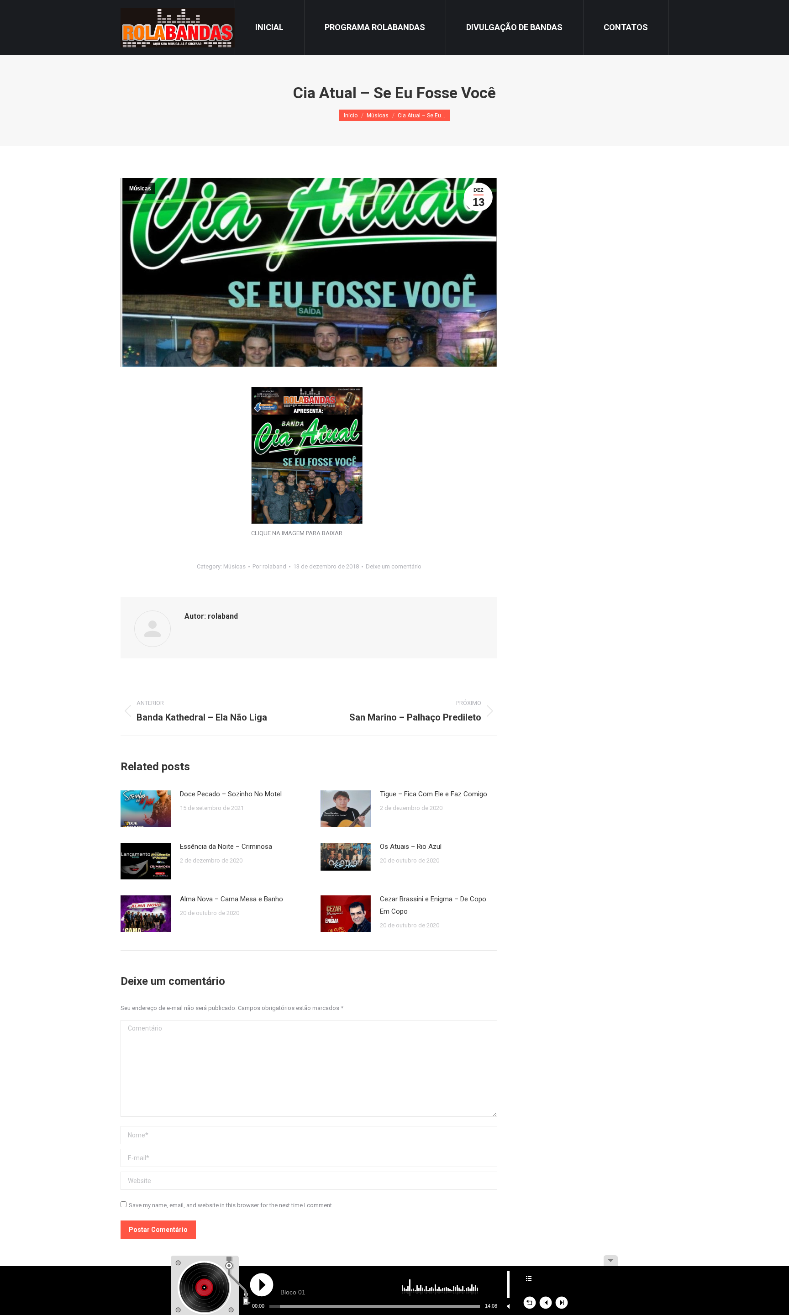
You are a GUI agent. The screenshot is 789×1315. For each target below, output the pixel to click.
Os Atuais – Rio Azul (411, 846)
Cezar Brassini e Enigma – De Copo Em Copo (433, 905)
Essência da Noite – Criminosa (226, 846)
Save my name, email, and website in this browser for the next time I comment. (231, 1205)
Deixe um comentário (393, 566)
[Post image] (146, 808)
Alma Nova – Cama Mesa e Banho (231, 899)
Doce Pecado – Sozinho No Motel (231, 794)
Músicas (140, 188)
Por (269, 566)
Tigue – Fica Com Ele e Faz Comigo (433, 794)
